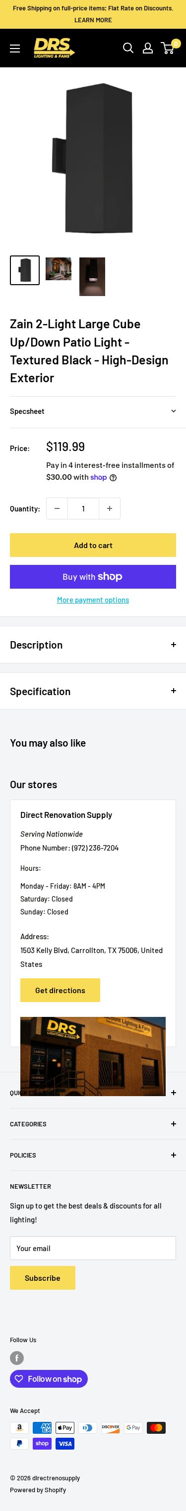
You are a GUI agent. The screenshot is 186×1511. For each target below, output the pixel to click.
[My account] (148, 48)
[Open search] (128, 48)
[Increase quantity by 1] (109, 508)
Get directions (60, 990)
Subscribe (43, 1277)
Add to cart (93, 545)
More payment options (93, 599)
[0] (168, 48)
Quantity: (25, 508)
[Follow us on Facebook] (17, 1358)
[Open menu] (15, 48)
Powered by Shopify (38, 1490)
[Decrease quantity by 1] (57, 508)
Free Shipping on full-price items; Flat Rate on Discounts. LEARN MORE (93, 14)
